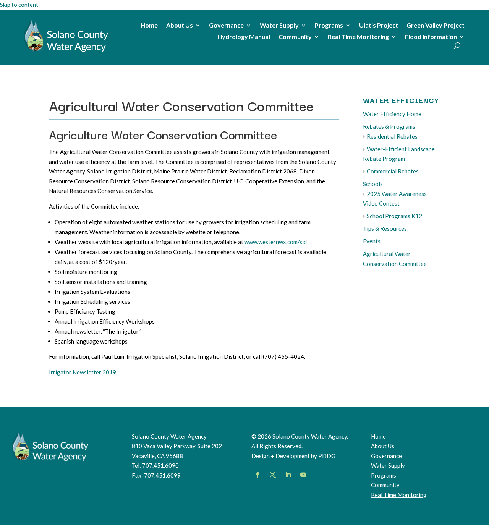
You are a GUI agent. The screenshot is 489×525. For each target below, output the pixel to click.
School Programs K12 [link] (394, 215)
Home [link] (149, 26)
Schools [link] (373, 183)
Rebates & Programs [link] (389, 126)
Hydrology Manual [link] (243, 37)
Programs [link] (329, 26)
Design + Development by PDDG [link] (293, 455)
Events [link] (372, 241)
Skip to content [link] (19, 4)
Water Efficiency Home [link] (392, 113)
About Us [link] (179, 26)
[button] (257, 474)
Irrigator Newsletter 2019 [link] (82, 372)
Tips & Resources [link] (385, 228)
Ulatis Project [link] (378, 26)
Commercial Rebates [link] (393, 171)
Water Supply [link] (279, 26)
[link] (66, 52)
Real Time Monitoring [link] (358, 37)
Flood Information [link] (431, 37)
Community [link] (295, 37)
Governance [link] (226, 26)
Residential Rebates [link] (392, 136)
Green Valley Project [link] (435, 26)
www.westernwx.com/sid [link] (275, 241)
